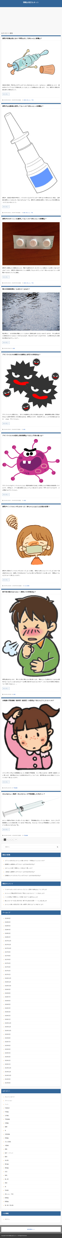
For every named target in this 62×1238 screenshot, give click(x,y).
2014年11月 (8, 1071)
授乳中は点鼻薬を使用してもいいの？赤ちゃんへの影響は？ (23, 106)
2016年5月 (7, 1004)
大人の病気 (26, 585)
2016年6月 (7, 1000)
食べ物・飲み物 (9, 1205)
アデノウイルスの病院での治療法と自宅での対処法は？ (21, 354)
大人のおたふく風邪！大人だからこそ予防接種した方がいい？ (23, 794)
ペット (6, 1104)
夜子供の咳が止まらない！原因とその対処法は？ (19, 592)
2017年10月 (8, 948)
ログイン (7, 1219)
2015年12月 (8, 1023)
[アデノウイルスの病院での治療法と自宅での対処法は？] (31, 385)
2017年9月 (7, 952)
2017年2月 (7, 970)
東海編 (6, 1168)
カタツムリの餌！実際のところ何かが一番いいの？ (19, 868)
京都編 (6, 1123)
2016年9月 (7, 989)
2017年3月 (7, 967)
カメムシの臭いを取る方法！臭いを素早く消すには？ (19, 904)
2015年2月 (7, 1060)
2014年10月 (8, 1075)
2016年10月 (8, 985)
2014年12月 (8, 1068)
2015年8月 (7, 1038)
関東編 (6, 1197)
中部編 (6, 1111)
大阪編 (6, 1145)
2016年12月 (8, 978)
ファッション (8, 1100)
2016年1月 (7, 1019)
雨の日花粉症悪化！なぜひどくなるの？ (16, 289)
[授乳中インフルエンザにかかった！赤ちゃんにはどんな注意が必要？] (31, 539)
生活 (6, 1171)
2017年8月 (7, 955)
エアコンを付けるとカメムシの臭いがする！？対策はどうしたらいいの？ (25, 860)
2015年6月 (7, 1045)
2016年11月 (8, 982)
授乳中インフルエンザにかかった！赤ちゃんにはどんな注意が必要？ (26, 506)
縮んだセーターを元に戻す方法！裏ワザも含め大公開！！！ (21, 900)
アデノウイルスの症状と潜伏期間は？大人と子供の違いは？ (23, 435)
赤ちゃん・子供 (30, 100)
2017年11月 (8, 944)
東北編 (6, 1164)
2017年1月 (7, 974)
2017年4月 (7, 963)
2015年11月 (8, 1026)
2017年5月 (7, 959)
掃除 (6, 1149)
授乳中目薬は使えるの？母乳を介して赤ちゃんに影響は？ (22, 38)
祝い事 (6, 1179)
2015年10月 (8, 1030)
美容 (6, 1183)
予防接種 (15, 788)
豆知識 (6, 1190)
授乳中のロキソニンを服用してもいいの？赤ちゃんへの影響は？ (24, 219)
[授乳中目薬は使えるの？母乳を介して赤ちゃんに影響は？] (31, 62)
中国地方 (7, 1108)
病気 (25, 100)
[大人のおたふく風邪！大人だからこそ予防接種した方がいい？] (31, 807)
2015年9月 (7, 1034)
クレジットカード (10, 1097)
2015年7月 (7, 1041)
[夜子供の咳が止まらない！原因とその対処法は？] (31, 636)
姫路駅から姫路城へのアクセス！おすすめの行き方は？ (20, 864)
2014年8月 (7, 1083)
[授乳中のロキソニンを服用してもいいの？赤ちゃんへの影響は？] (31, 244)
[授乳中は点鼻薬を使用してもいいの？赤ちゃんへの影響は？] (31, 153)
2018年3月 (7, 933)
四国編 (6, 1138)
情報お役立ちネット (31, 2)
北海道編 (7, 1134)
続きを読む (5, 94)
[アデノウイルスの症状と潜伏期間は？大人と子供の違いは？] (31, 461)
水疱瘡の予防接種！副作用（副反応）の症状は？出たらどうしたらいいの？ (28, 700)
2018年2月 (7, 937)
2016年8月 (7, 993)
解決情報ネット (31, 1229)
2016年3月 (7, 1011)
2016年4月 (7, 1008)
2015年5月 (7, 1049)
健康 (6, 1126)
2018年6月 (7, 922)
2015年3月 (7, 1056)
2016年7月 (7, 997)
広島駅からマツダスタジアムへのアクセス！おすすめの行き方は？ (23, 875)
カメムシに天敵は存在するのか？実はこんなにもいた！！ (20, 893)
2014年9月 (7, 1079)
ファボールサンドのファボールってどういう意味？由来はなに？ (22, 889)
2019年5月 (7, 918)
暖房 (6, 1156)
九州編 (6, 1115)
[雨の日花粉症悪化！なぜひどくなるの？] (31, 312)
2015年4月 (7, 1053)
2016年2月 (7, 1015)
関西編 (6, 1201)
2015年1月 (7, 1064)
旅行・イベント (9, 1153)
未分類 (6, 1160)
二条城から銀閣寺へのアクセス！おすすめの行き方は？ (20, 871)
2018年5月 (7, 925)
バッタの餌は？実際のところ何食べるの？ (16, 897)
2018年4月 (7, 929)
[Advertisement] (31, 19)
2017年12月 (8, 940)
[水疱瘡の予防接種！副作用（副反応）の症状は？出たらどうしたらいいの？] (31, 737)
